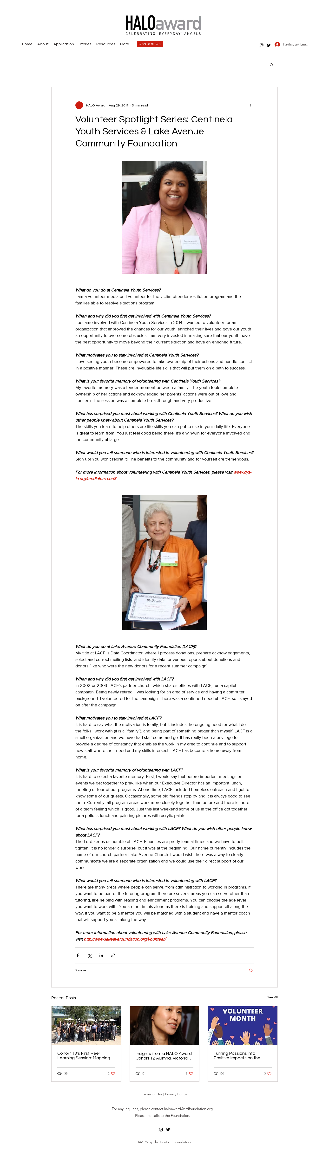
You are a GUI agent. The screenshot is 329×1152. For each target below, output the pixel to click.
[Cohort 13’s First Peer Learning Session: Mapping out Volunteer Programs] (86, 1025)
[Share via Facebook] (77, 955)
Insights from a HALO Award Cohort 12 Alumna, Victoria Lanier (164, 1055)
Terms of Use (152, 1094)
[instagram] (261, 45)
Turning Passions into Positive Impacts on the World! (237, 1055)
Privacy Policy (176, 1094)
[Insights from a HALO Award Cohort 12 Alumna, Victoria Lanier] (164, 1025)
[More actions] (251, 105)
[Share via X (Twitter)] (89, 955)
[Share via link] (113, 955)
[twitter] (268, 45)
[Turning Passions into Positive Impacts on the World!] (242, 1025)
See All (272, 997)
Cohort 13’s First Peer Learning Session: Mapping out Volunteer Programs (83, 1055)
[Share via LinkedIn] (101, 955)
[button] (271, 64)
